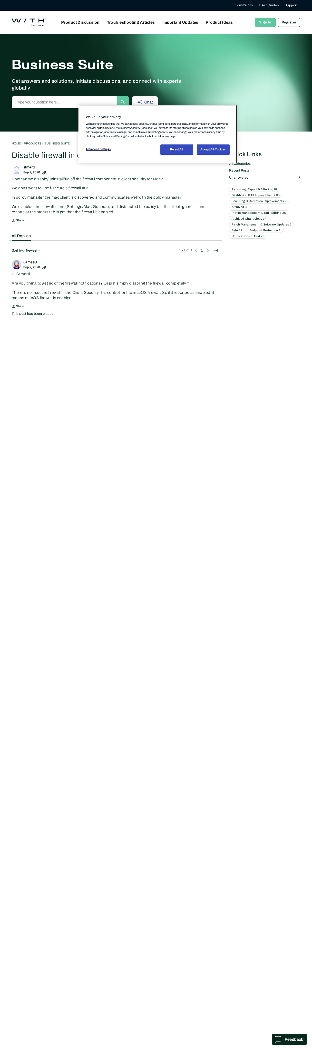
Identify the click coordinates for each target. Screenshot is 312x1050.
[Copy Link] (44, 172)
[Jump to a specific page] (215, 250)
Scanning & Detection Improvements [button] (259, 201)
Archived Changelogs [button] (249, 218)
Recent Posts (239, 170)
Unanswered (264, 178)
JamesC (30, 262)
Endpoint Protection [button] (265, 230)
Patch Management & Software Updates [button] (262, 224)
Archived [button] (240, 207)
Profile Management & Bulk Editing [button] (259, 212)
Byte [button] (237, 230)
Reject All (176, 149)
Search (123, 102)
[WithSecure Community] (29, 22)
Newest (31, 251)
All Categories (240, 163)
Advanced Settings (98, 149)
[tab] (21, 236)
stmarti (29, 167)
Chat (148, 102)
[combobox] (64, 102)
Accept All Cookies (213, 149)
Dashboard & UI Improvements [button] (256, 195)
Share (18, 221)
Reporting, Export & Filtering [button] (254, 189)
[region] (157, 134)
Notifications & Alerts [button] (248, 236)
